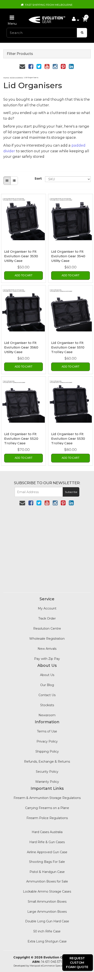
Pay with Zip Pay (47, 659)
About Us (47, 675)
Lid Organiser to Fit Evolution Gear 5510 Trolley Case (67, 347)
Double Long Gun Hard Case (47, 921)
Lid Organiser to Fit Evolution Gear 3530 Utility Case (21, 256)
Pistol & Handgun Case (47, 872)
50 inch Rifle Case (47, 931)
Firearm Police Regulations (47, 818)
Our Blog (47, 685)
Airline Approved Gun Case (47, 852)
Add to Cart (23, 275)
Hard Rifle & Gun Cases (47, 842)
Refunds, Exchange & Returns (47, 762)
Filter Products (20, 54)
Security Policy (47, 772)
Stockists (47, 705)
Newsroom (47, 715)
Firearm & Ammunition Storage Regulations (47, 798)
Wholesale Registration (47, 639)
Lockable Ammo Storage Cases (47, 891)
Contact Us (47, 695)
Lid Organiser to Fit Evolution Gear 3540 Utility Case (68, 256)
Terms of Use (47, 731)
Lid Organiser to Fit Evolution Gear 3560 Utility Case (21, 347)
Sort (38, 178)
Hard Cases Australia (47, 832)
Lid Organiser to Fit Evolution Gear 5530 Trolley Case (68, 438)
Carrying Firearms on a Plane (47, 808)
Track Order (47, 618)
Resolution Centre (47, 628)
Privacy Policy (47, 741)
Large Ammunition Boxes (47, 912)
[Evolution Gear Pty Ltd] (47, 18)
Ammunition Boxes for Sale (47, 881)
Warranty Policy (47, 782)
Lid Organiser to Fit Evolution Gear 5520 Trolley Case (21, 438)
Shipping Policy (47, 751)
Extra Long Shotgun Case (47, 941)
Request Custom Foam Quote (77, 962)
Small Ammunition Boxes (47, 902)
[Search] (82, 33)
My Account (47, 608)
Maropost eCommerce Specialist (48, 965)
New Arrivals (47, 649)
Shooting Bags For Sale (47, 862)
